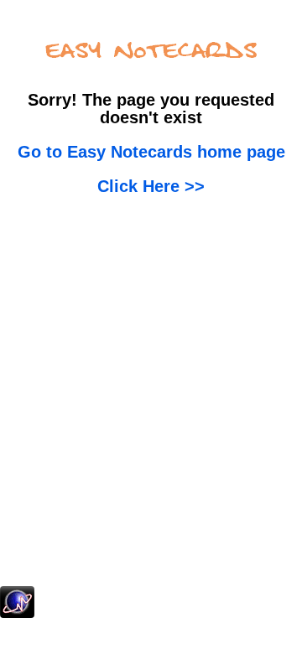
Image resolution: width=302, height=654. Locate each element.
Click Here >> (151, 186)
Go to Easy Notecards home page (151, 152)
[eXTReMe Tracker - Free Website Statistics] (17, 615)
